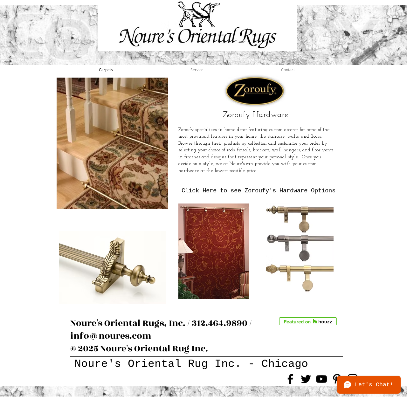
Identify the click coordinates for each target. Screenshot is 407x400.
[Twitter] (306, 379)
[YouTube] (321, 379)
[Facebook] (290, 379)
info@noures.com (110, 336)
